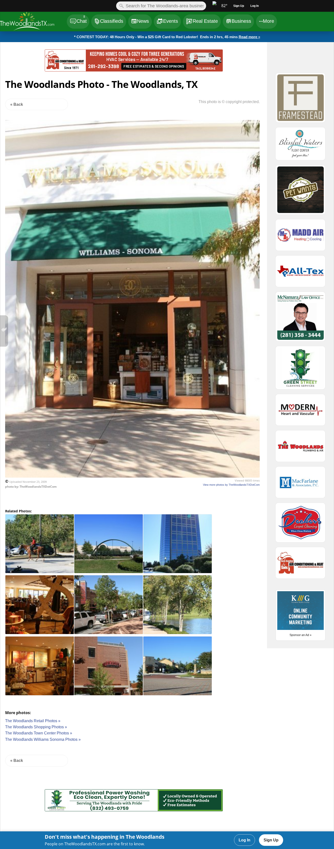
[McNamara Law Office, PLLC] (300, 319)
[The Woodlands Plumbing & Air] (300, 448)
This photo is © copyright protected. (229, 102)
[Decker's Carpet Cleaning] (300, 525)
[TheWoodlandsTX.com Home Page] (33, 22)
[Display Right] (245, 61)
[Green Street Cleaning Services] (134, 810)
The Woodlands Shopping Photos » (36, 727)
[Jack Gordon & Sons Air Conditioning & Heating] (134, 70)
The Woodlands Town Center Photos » (38, 733)
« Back (16, 104)
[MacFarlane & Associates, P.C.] (300, 484)
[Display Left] (22, 61)
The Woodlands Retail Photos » (32, 721)
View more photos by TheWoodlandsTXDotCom (231, 484)
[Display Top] (133, 47)
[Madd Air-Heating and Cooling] (300, 237)
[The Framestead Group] (300, 100)
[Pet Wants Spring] (300, 192)
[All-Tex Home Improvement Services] (300, 273)
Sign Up (271, 840)
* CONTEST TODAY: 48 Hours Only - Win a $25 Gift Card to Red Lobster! (167, 37)
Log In (244, 840)
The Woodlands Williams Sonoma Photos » (43, 739)
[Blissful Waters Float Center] (300, 146)
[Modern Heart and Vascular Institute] (300, 412)
